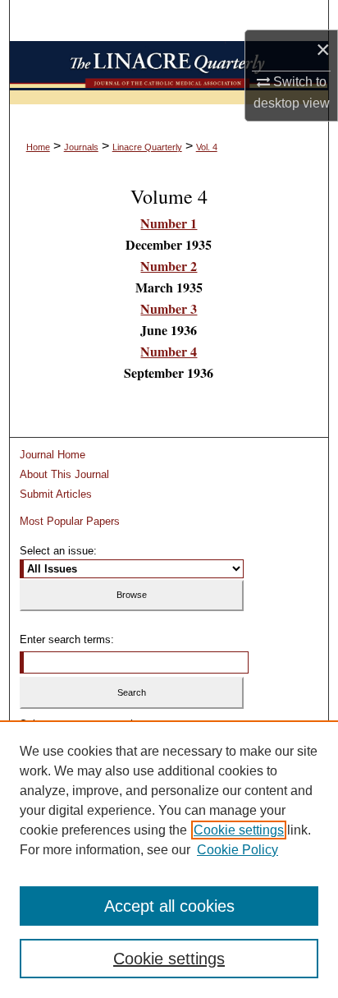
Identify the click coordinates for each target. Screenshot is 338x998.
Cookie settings (239, 830)
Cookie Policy (237, 850)
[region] (169, 859)
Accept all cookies (169, 906)
